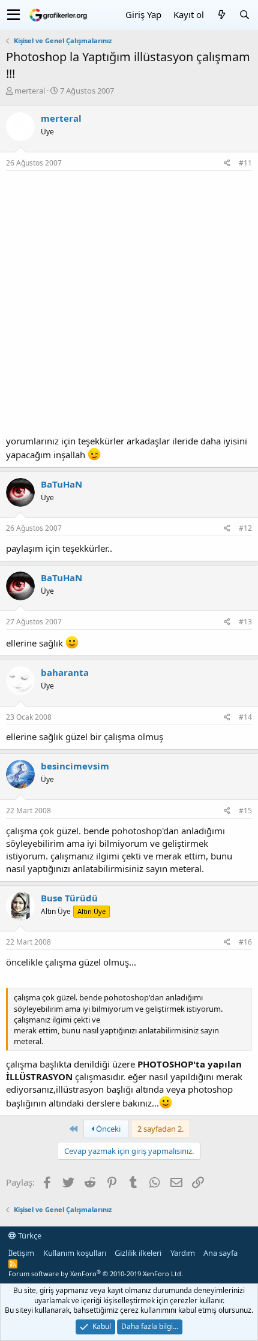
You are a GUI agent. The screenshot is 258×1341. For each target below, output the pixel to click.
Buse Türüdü (69, 898)
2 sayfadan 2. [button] (160, 1128)
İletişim (21, 1252)
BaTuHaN (61, 484)
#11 (245, 163)
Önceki (107, 1128)
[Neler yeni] (221, 15)
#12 (245, 528)
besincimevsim (75, 766)
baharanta (65, 672)
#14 (245, 717)
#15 (245, 810)
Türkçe (28, 1235)
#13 (245, 622)
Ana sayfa (220, 1252)
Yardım (182, 1252)
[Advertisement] (129, 306)
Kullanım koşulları (74, 1252)
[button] (13, 15)
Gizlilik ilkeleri (138, 1252)
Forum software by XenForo (95, 1273)
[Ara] (244, 15)
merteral (29, 90)
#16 (245, 942)
